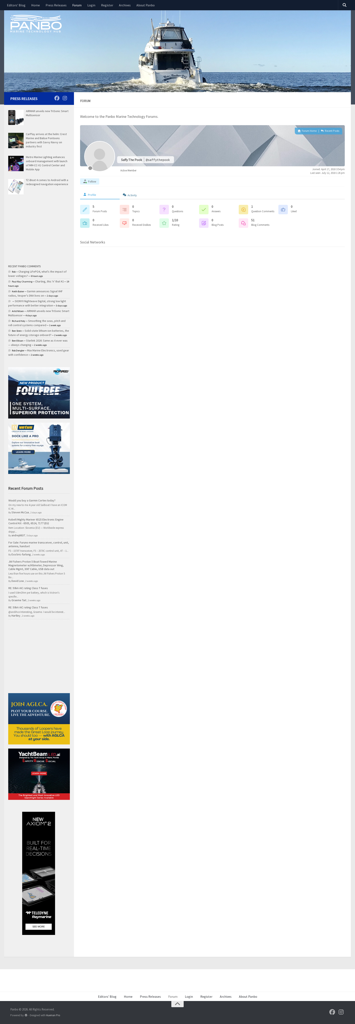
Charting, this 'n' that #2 (49, 281)
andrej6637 (18, 535)
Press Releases (56, 5)
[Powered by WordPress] (26, 1015)
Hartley (16, 615)
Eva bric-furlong (21, 554)
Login (91, 5)
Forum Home (309, 131)
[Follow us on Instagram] (65, 98)
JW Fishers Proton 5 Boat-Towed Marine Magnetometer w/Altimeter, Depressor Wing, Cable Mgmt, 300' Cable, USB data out (36, 565)
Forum (77, 5)
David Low (18, 581)
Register (107, 5)
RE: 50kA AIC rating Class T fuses (28, 588)
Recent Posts (331, 131)
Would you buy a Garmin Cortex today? (31, 500)
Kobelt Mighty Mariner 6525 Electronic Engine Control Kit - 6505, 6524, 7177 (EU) (35, 521)
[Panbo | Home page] (36, 23)
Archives (125, 5)
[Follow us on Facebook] (57, 98)
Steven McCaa (20, 512)
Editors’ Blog (16, 5)
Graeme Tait (19, 600)
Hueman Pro (53, 1015)
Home (35, 5)
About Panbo (145, 5)
